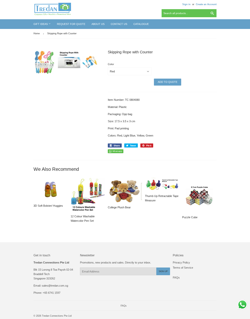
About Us (98, 24)
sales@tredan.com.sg (55, 285)
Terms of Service (183, 267)
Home (36, 33)
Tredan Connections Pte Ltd (57, 315)
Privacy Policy (181, 262)
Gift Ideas (40, 24)
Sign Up (163, 271)
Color (111, 64)
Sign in (186, 4)
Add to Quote (167, 81)
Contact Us (119, 24)
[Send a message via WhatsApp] (242, 304)
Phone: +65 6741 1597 (46, 292)
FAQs (176, 277)
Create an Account (206, 4)
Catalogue (141, 24)
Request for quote (71, 24)
